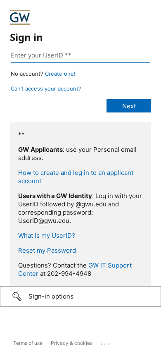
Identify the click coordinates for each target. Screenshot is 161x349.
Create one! (60, 73)
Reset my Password (47, 250)
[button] (80, 296)
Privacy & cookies (71, 343)
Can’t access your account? (46, 88)
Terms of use (28, 343)
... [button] (106, 342)
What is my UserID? (46, 235)
